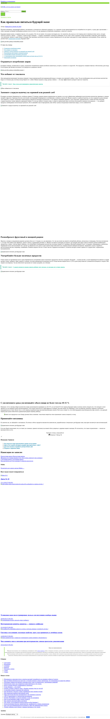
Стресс (6, 672)
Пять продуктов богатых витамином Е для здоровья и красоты (22, 694)
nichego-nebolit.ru (41, 650)
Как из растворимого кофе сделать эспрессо (17, 699)
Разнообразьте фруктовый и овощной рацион (16, 53)
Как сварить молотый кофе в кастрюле (15, 701)
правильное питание (15, 38)
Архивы (3, 714)
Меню (2, 14)
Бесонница (7, 664)
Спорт (6, 670)
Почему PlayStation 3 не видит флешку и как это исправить (21, 697)
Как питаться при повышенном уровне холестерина (20, 443)
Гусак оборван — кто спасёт (12, 687)
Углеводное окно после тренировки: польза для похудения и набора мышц (28, 615)
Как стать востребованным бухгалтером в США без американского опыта (26, 705)
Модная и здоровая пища (12, 448)
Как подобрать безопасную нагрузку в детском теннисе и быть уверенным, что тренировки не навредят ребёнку (37, 680)
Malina (7, 26)
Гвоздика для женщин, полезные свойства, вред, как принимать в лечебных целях (31, 632)
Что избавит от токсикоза (10, 50)
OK (88, 717)
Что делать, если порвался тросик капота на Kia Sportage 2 (21, 702)
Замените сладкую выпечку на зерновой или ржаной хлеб (19, 51)
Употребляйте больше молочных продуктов (15, 54)
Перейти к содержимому (8, 1)
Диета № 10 (5, 479)
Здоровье (6, 665)
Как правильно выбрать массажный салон (16, 693)
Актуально (7, 662)
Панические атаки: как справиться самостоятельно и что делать (23, 684)
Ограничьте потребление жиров (12, 48)
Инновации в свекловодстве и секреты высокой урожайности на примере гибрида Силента (31, 679)
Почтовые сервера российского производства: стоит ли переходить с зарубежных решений (31, 682)
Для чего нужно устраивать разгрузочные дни (18, 446)
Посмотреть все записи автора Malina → (12, 468)
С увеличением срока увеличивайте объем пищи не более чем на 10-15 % (23, 56)
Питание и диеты (6, 17)
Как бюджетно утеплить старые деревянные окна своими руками (23, 691)
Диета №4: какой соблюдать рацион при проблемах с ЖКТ (22, 445)
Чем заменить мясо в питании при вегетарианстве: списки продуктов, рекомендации (32, 641)
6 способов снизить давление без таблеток (16, 690)
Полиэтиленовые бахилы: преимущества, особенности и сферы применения (26, 704)
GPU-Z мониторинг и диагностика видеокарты (18, 696)
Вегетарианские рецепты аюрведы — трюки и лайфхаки (22, 624)
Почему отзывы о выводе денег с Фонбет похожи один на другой (23, 688)
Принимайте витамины (10, 57)
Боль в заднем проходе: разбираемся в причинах (18, 685)
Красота (6, 667)
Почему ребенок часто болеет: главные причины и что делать (22, 707)
